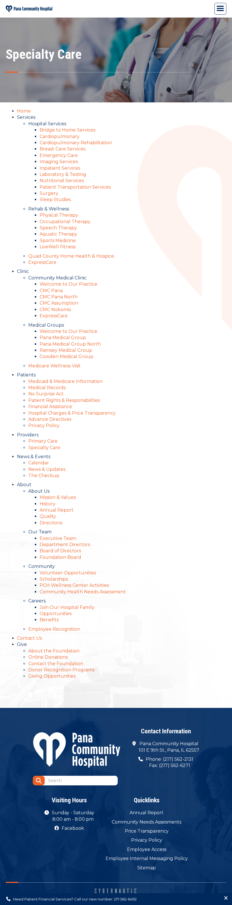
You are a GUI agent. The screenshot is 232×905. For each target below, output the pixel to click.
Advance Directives (49, 419)
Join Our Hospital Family (67, 607)
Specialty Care (44, 447)
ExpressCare (42, 262)
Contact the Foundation (55, 663)
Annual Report (57, 510)
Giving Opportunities (52, 676)
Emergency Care (59, 155)
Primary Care (43, 441)
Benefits (49, 619)
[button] (220, 9)
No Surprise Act (46, 394)
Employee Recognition (54, 629)
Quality (48, 516)
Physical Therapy (59, 215)
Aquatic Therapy (58, 234)
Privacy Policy (43, 425)
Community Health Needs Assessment (83, 591)
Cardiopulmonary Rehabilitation (76, 142)
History (47, 504)
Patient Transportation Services (75, 187)
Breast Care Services (62, 149)
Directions (51, 522)
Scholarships (54, 579)
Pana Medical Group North (70, 344)
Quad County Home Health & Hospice (71, 256)
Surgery (49, 193)
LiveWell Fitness (58, 246)
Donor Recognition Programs (61, 670)
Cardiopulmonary (60, 136)
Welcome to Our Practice (68, 284)
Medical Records (47, 387)
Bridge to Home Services (67, 130)
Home (24, 111)
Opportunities (56, 613)
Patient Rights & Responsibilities (64, 400)
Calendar (38, 463)
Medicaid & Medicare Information (65, 381)
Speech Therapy (58, 227)
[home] (29, 8)
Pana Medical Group (63, 337)
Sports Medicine (58, 240)
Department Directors (65, 544)
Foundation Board (60, 557)
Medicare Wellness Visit (54, 366)
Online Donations (48, 657)
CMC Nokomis (55, 309)
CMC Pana (51, 290)
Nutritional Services (62, 180)
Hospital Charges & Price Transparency (72, 413)
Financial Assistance (50, 406)
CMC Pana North (59, 296)
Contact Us (29, 638)
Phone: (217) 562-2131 (169, 759)
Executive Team (58, 538)
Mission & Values (58, 497)
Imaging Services (59, 161)
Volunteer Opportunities (68, 573)
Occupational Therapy (65, 221)
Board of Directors (60, 550)
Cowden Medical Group (66, 356)
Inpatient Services (60, 168)
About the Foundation (54, 651)
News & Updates (46, 469)
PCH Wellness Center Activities (74, 585)
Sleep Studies (55, 199)
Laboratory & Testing (63, 174)
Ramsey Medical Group (66, 350)
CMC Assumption (59, 303)
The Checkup (43, 475)
